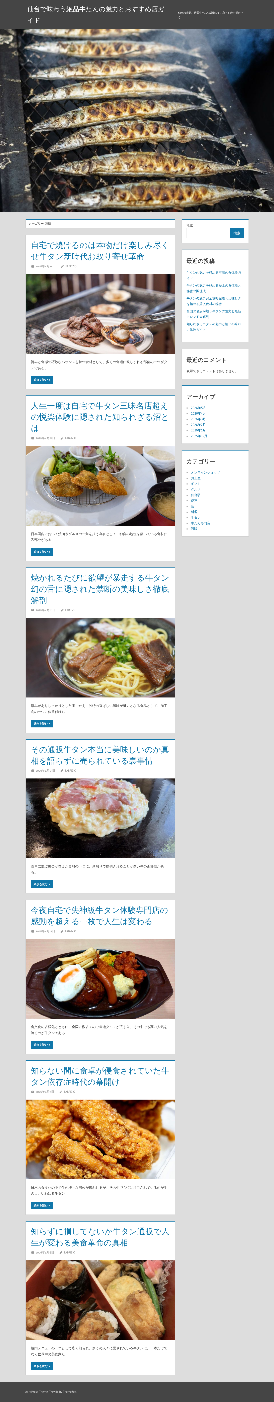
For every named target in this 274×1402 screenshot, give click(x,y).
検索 (190, 225)
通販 (194, 529)
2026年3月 (198, 419)
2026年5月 (198, 408)
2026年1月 (198, 430)
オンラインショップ (205, 472)
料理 (194, 512)
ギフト (196, 484)
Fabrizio (70, 266)
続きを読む (41, 380)
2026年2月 (198, 425)
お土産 (196, 478)
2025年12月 (199, 436)
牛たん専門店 (200, 523)
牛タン (196, 517)
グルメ (196, 489)
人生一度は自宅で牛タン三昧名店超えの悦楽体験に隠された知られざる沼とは (100, 417)
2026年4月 (198, 413)
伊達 (194, 501)
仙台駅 (196, 495)
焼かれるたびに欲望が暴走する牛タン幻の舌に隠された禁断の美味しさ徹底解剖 (100, 589)
